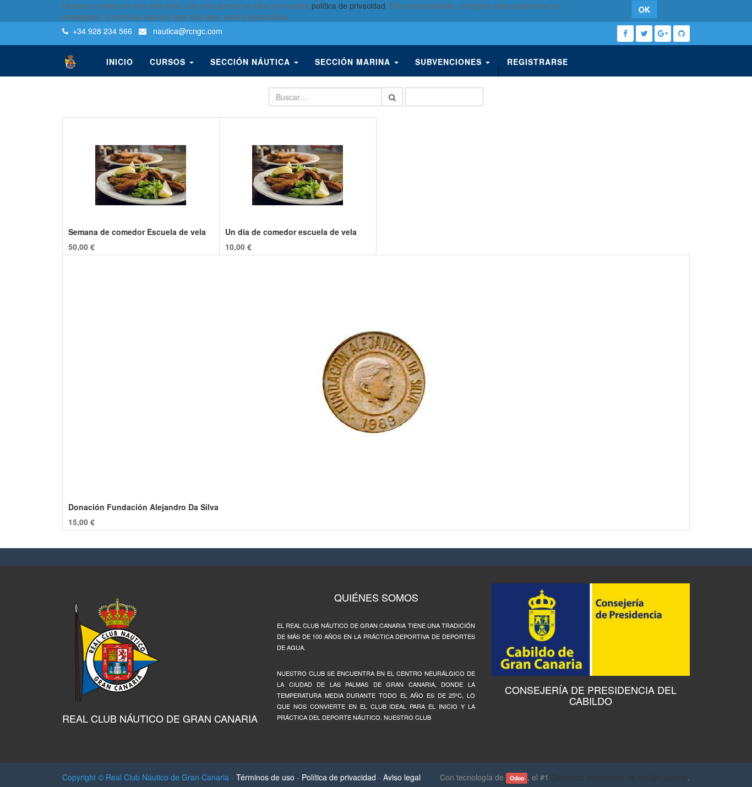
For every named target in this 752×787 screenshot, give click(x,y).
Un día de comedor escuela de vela (291, 231)
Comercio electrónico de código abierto (619, 777)
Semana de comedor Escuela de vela (137, 231)
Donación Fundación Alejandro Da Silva (143, 506)
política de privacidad (348, 5)
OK (644, 9)
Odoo (517, 778)
